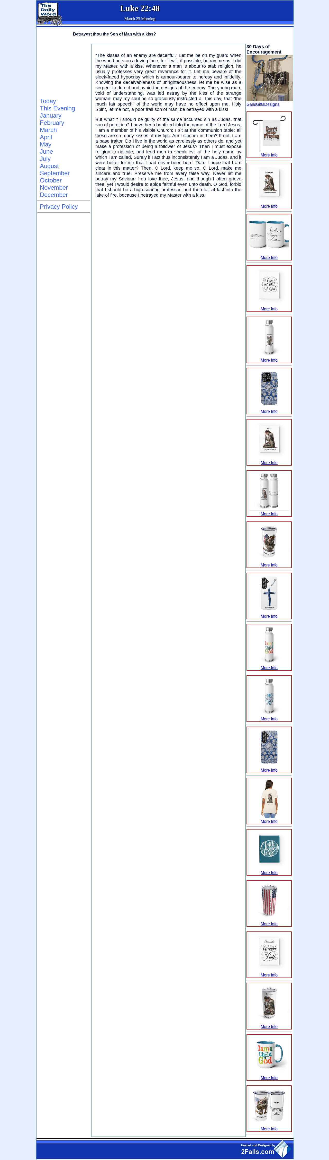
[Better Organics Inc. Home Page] (49, 25)
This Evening (57, 108)
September (55, 173)
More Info (269, 155)
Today (48, 101)
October (51, 180)
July (45, 158)
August (49, 165)
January (50, 115)
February (52, 122)
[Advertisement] (63, 69)
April (46, 137)
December (54, 194)
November (54, 187)
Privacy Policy (59, 206)
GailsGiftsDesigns (262, 104)
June (46, 151)
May (45, 144)
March (48, 129)
